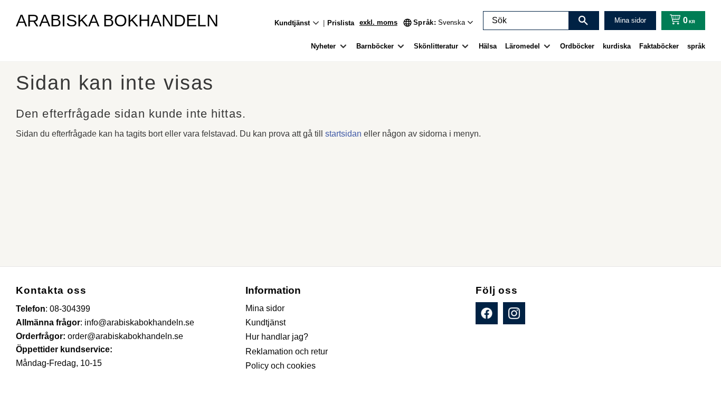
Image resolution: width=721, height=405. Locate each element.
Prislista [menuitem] (340, 23)
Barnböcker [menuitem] (375, 46)
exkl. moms (378, 22)
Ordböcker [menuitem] (577, 46)
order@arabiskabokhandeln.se (125, 336)
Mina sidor (630, 20)
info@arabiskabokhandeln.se (139, 322)
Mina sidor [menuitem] (264, 308)
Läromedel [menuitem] (522, 46)
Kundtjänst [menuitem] (292, 23)
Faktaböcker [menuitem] (659, 46)
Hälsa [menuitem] (488, 46)
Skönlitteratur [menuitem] (436, 46)
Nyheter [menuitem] (323, 46)
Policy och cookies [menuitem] (280, 365)
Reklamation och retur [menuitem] (286, 351)
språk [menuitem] (696, 46)
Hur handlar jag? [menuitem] (276, 336)
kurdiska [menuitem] (617, 46)
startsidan (343, 133)
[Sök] (583, 21)
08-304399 (70, 308)
